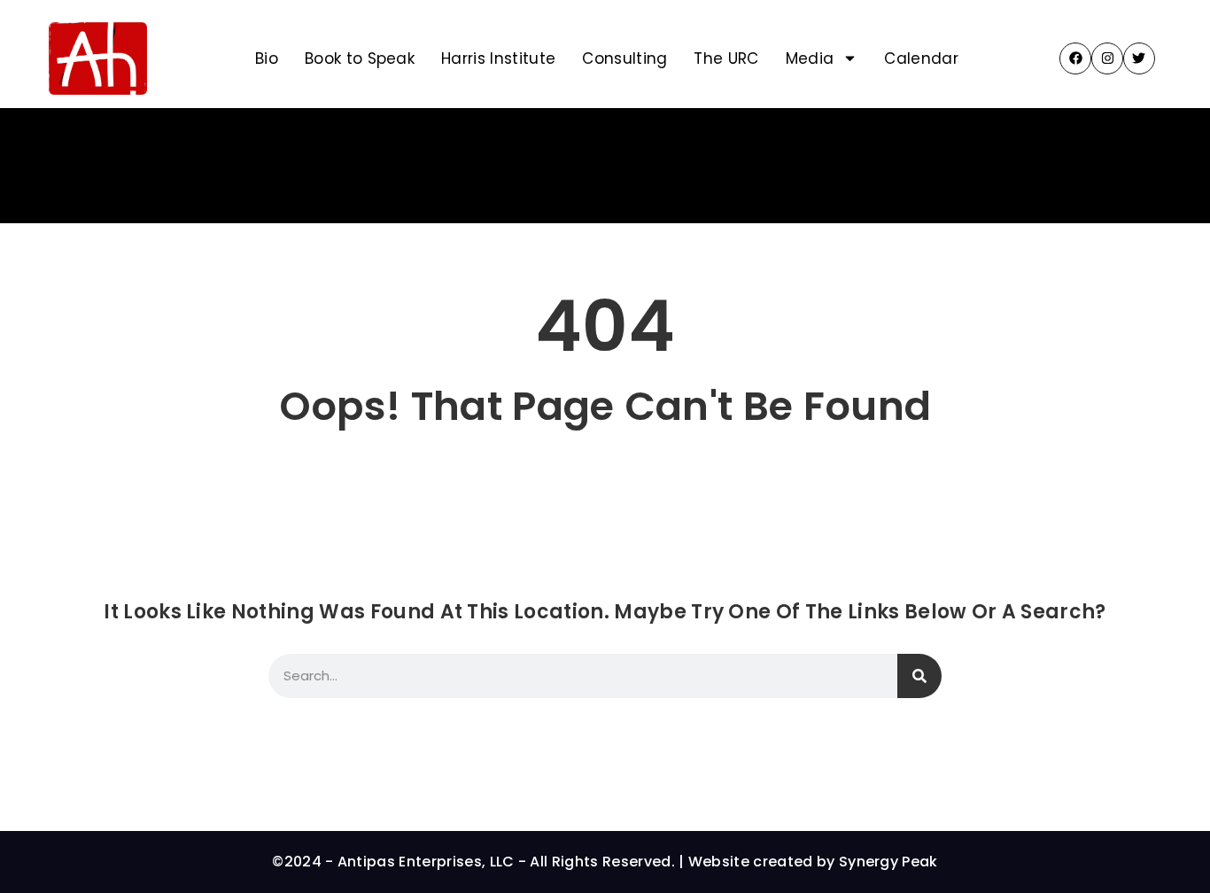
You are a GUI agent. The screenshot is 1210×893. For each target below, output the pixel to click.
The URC (726, 58)
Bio (266, 58)
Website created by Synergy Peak (813, 861)
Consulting (624, 58)
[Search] (919, 676)
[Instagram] (1107, 58)
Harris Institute (498, 58)
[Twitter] (1139, 58)
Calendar (921, 58)
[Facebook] (1075, 58)
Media (810, 58)
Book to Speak (360, 58)
